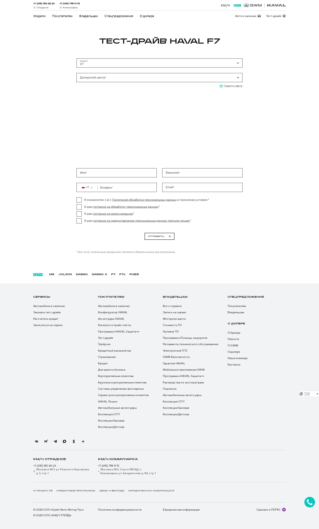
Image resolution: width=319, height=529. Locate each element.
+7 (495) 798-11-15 (108, 465)
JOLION (65, 274)
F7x (122, 274)
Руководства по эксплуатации (183, 382)
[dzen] (83, 441)
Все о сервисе (172, 306)
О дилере (147, 16)
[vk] (36, 441)
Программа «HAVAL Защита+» (118, 331)
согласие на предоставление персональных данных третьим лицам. (141, 220)
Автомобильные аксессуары (117, 408)
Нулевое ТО (171, 331)
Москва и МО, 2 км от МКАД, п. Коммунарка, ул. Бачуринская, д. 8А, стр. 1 (128, 471)
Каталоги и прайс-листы (114, 325)
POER (134, 274)
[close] (317, 393)
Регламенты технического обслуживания (190, 344)
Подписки (170, 389)
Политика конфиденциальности (120, 509)
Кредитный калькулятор (114, 350)
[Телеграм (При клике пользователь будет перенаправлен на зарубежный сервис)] (55, 441)
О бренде (234, 332)
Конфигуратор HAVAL (113, 312)
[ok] (73, 441)
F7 (113, 274)
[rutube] (46, 441)
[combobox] (155, 77)
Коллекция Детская (111, 427)
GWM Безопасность (176, 357)
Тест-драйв (105, 338)
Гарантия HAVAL (174, 363)
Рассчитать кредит (45, 319)
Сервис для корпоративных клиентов (123, 395)
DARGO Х (99, 274)
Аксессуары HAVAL (111, 319)
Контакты (234, 364)
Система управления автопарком (121, 389)
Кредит (103, 363)
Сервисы (41, 297)
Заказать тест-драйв (47, 312)
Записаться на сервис (48, 325)
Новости (233, 339)
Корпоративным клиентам (116, 376)
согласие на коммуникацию (113, 213)
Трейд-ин (104, 344)
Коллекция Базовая (111, 420)
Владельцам (88, 16)
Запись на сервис (174, 312)
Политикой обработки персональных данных (144, 199)
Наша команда (237, 358)
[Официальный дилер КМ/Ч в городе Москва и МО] (265, 5)
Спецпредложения (119, 16)
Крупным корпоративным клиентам (122, 382)
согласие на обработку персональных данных (125, 206)
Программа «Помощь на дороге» (185, 338)
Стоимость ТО (172, 325)
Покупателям (62, 16)
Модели (39, 16)
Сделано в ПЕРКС (269, 509)
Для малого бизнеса (111, 369)
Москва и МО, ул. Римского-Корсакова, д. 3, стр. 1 (62, 471)
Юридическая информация (181, 509)
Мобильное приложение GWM (184, 369)
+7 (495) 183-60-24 (44, 465)
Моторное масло (174, 319)
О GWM (233, 345)
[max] (64, 441)
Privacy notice (307, 394)
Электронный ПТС (175, 350)
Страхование (107, 357)
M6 (51, 274)
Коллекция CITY (109, 414)
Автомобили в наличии (49, 306)
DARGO (82, 274)
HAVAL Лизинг (108, 401)
